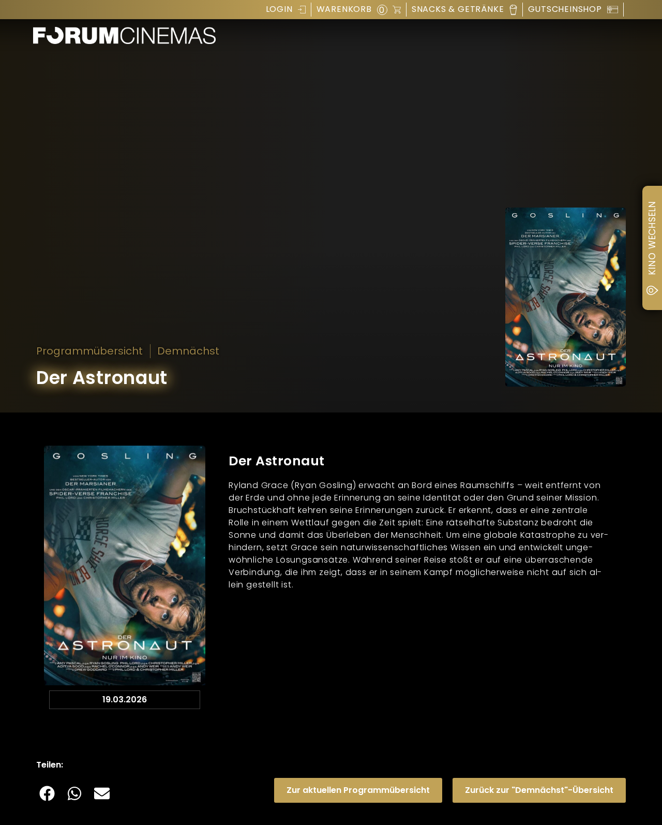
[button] (47, 793)
